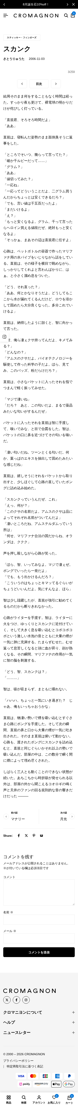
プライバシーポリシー (18, 1060)
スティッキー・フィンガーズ (22, 37)
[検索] (66, 15)
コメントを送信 (39, 952)
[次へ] (56, 83)
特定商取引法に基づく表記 (25, 1066)
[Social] (7, 1000)
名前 (8, 912)
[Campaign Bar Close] (73, 4)
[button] (67, 4)
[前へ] (22, 83)
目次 (39, 84)
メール (9, 931)
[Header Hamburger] (5, 15)
